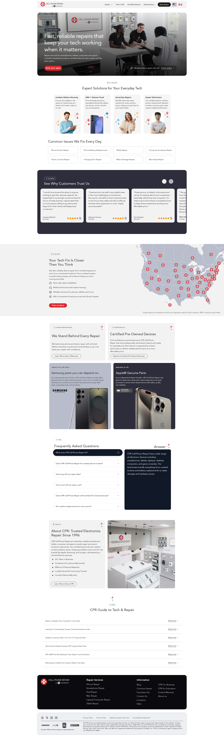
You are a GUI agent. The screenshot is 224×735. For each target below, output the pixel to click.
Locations (141, 700)
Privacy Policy (88, 718)
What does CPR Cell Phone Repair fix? (72, 452)
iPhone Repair (93, 684)
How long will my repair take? (68, 474)
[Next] (171, 181)
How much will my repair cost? (69, 485)
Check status (166, 68)
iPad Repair (91, 692)
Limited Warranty (166, 692)
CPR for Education (166, 688)
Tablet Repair (121, 150)
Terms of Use (101, 718)
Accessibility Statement (141, 718)
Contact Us (142, 696)
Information (143, 680)
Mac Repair (91, 695)
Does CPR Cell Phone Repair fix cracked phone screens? (79, 463)
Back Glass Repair (156, 159)
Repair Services (94, 680)
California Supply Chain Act (119, 718)
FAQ (139, 703)
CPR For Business (166, 684)
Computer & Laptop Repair (160, 150)
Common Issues (144, 688)
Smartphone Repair (95, 688)
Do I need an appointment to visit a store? (73, 506)
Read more (172, 621)
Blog (139, 684)
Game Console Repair (60, 159)
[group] (112, 114)
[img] (55, 682)
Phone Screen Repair (60, 150)
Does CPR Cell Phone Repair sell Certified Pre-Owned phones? (82, 495)
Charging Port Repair (93, 159)
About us (162, 696)
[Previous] (164, 181)
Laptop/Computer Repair (98, 699)
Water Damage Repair (125, 159)
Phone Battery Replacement (95, 150)
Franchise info (143, 692)
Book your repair (53, 68)
